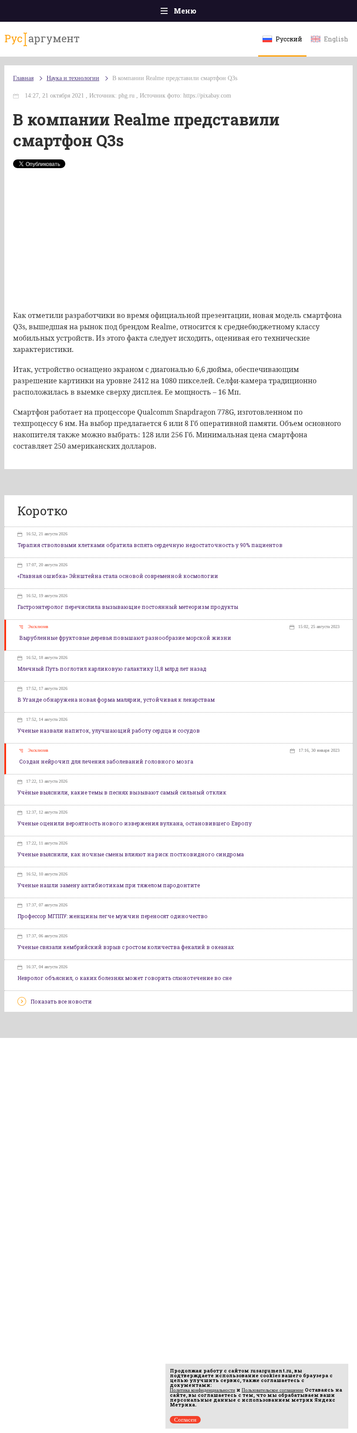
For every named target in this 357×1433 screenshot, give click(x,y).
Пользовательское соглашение (272, 1389)
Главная (23, 78)
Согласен (185, 1419)
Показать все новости (61, 1001)
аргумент (42, 38)
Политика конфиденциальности (202, 1389)
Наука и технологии (73, 78)
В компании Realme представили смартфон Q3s (174, 78)
